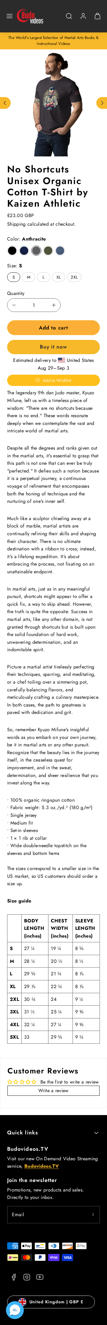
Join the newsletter (32, 1180)
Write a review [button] (53, 1090)
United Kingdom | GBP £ (56, 1302)
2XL (74, 277)
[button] (9, 16)
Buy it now (53, 346)
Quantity (16, 293)
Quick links (22, 1132)
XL (58, 277)
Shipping (16, 224)
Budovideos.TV (27, 1149)
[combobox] (69, 19)
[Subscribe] (93, 1214)
